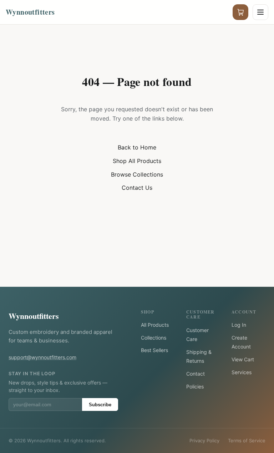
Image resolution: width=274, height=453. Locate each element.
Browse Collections (137, 174)
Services (242, 372)
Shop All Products (137, 160)
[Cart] (240, 12)
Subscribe (100, 404)
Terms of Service (246, 440)
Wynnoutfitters (34, 316)
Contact (195, 374)
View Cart (243, 359)
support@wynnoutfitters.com (42, 357)
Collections (153, 338)
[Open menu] (260, 12)
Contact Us (137, 187)
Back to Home (137, 147)
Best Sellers (154, 350)
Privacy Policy (204, 440)
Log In (239, 325)
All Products (155, 325)
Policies (195, 386)
